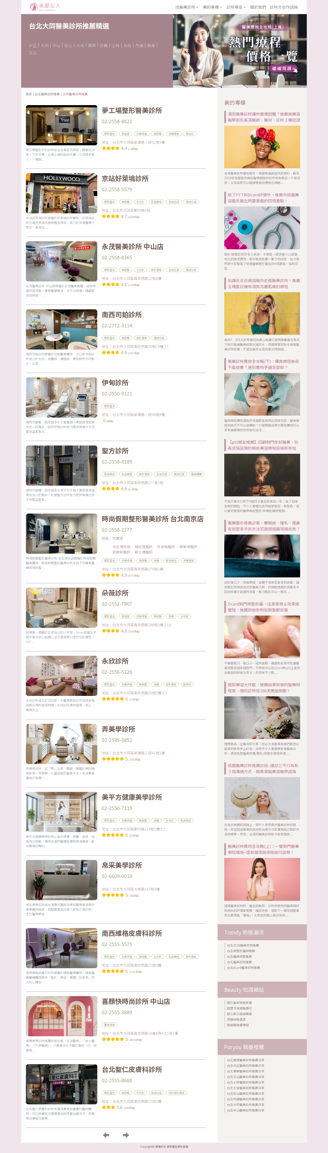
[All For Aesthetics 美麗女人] (45, 7)
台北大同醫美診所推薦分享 (245, 1104)
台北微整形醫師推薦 (241, 951)
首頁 (29, 94)
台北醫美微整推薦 (239, 956)
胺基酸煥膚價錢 (238, 1025)
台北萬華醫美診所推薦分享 (245, 1071)
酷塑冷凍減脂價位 (239, 1008)
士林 (116, 45)
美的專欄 (211, 7)
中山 (56, 45)
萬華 (92, 45)
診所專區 (234, 7)
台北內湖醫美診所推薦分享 (245, 1099)
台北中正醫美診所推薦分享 (245, 1065)
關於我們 (258, 7)
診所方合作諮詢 (284, 7)
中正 (33, 45)
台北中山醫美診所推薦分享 (245, 1110)
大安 (80, 45)
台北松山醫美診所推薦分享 (245, 1093)
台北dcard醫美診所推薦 (243, 967)
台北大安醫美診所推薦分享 (245, 1088)
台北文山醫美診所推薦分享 (245, 1076)
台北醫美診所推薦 (47, 94)
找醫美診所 (185, 7)
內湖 (139, 45)
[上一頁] (106, 1135)
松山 (68, 45)
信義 (104, 45)
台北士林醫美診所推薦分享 (245, 1082)
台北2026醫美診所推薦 (243, 945)
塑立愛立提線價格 (239, 1013)
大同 (45, 45)
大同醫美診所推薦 (75, 94)
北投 (127, 45)
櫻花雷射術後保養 (239, 1002)
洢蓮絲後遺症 (236, 1019)
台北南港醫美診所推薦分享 (245, 1060)
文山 (33, 52)
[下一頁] (126, 1135)
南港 (151, 45)
